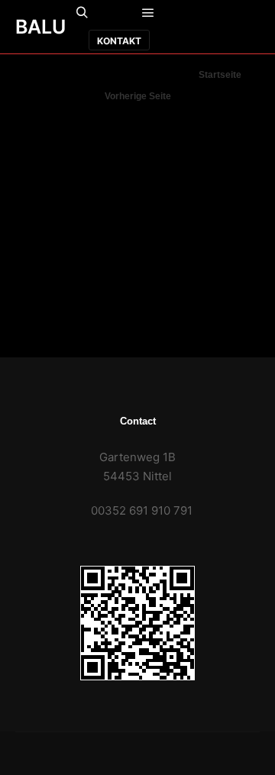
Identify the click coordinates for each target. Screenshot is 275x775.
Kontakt (119, 41)
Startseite (220, 74)
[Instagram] (217, 40)
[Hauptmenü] (148, 13)
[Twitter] (246, 40)
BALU (40, 26)
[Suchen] (82, 13)
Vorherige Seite (138, 96)
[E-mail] (188, 14)
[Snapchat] (188, 40)
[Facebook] (217, 14)
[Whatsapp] (246, 14)
